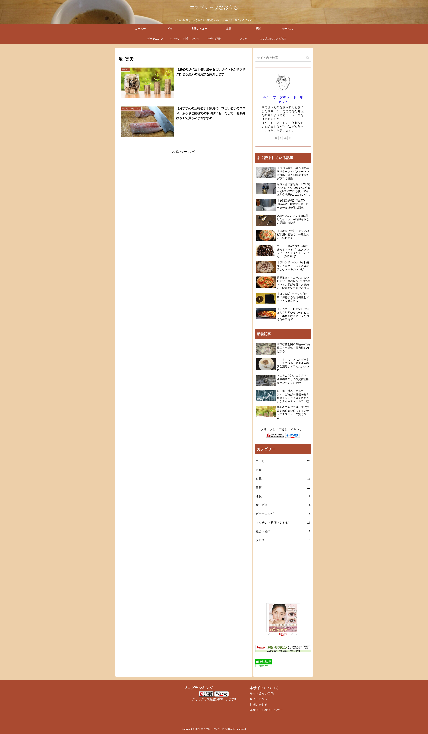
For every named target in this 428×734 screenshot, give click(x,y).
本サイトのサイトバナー (266, 710)
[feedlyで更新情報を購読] (285, 138)
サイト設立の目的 (262, 693)
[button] (308, 58)
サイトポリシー (260, 699)
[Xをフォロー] (280, 138)
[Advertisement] (184, 177)
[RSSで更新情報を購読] (290, 138)
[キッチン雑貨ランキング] (275, 435)
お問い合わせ (259, 704)
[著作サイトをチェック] (276, 138)
